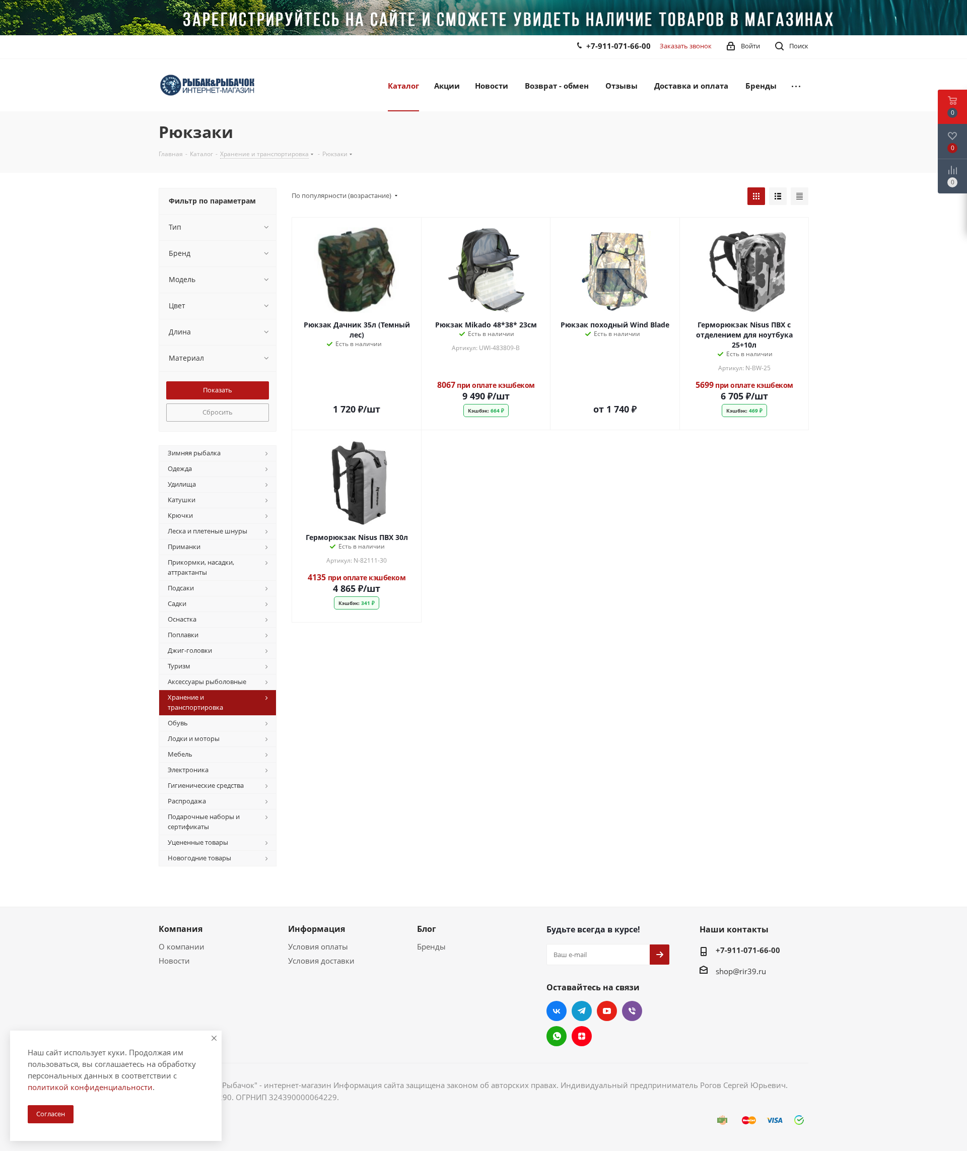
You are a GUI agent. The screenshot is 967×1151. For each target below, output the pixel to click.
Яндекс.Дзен (582, 1036)
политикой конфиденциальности (90, 1087)
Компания (180, 928)
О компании (181, 946)
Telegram (582, 1011)
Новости (174, 961)
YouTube (607, 1011)
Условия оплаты (318, 946)
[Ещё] (796, 85)
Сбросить (217, 412)
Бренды (431, 946)
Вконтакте (556, 1011)
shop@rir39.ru (741, 971)
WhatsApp (556, 1036)
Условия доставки (321, 961)
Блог (426, 928)
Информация (316, 928)
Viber (632, 1011)
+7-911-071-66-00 (618, 46)
